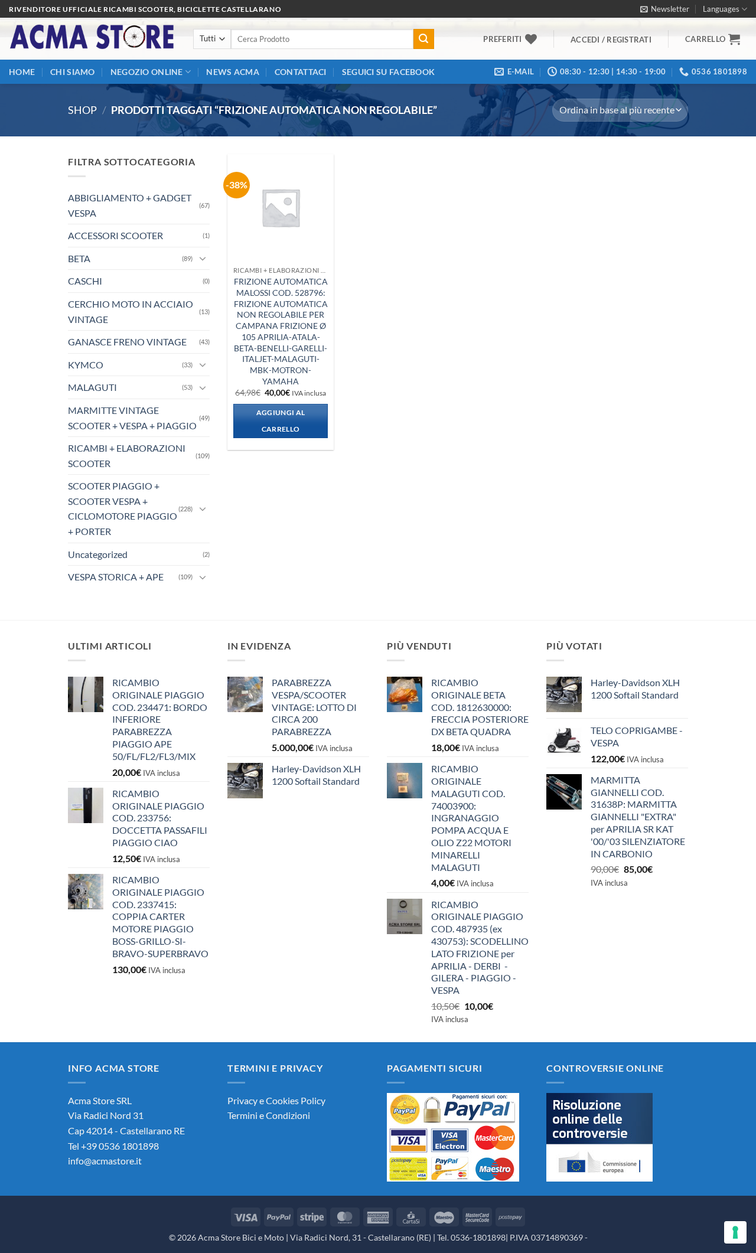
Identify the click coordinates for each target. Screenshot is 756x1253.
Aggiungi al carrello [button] (280, 421)
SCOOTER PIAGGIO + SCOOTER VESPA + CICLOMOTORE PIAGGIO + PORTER (122, 508)
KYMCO (85, 364)
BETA (79, 258)
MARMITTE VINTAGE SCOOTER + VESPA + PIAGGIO (132, 417)
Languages (721, 9)
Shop (82, 109)
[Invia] (423, 39)
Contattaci (301, 72)
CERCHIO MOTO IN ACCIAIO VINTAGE (130, 311)
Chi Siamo (72, 72)
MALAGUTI (92, 387)
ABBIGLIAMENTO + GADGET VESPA (129, 205)
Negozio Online (146, 72)
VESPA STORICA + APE (116, 576)
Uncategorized (98, 554)
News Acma (232, 72)
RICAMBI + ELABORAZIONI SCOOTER (126, 455)
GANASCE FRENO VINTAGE (127, 341)
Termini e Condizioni (268, 1115)
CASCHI (85, 280)
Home (22, 72)
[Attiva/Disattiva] (202, 258)
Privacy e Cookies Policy (276, 1100)
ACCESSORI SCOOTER (115, 235)
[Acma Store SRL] (92, 38)
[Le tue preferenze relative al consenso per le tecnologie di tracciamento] (735, 1232)
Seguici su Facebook (388, 72)
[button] (664, 9)
